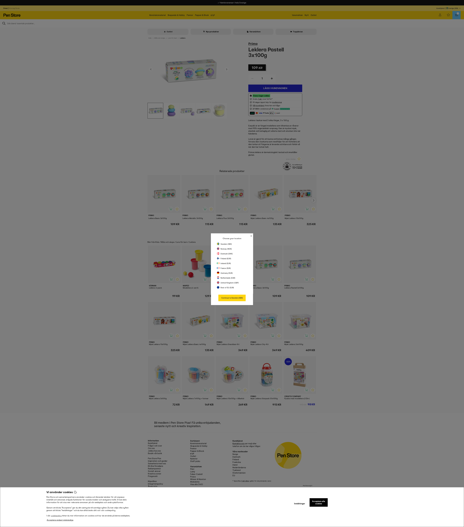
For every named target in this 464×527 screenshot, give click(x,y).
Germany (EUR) (227, 273)
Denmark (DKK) (227, 254)
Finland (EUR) (226, 259)
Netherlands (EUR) (228, 278)
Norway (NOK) (226, 249)
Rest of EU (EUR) (227, 288)
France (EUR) (226, 268)
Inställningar (299, 503)
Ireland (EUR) (226, 263)
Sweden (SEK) (226, 244)
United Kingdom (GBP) (230, 283)
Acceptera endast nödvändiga (60, 520)
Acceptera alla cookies (318, 502)
